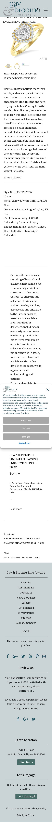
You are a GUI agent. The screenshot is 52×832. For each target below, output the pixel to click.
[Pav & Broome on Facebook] (8, 656)
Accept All (26, 420)
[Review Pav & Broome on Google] (25, 719)
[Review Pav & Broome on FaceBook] (18, 719)
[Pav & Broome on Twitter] (23, 656)
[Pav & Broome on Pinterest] (37, 656)
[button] (47, 389)
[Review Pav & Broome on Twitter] (33, 719)
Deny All (26, 428)
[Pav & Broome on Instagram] (44, 656)
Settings (26, 437)
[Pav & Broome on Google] (15, 656)
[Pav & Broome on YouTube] (30, 656)
